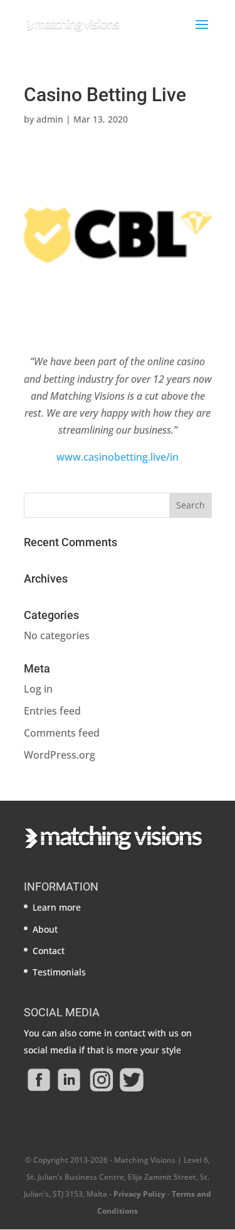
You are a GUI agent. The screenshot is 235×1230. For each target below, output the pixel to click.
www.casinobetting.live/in (117, 457)
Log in (38, 689)
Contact (49, 951)
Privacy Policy (139, 1194)
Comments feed (62, 733)
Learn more (57, 907)
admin (49, 119)
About (45, 929)
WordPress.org (59, 755)
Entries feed (52, 711)
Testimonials (59, 972)
